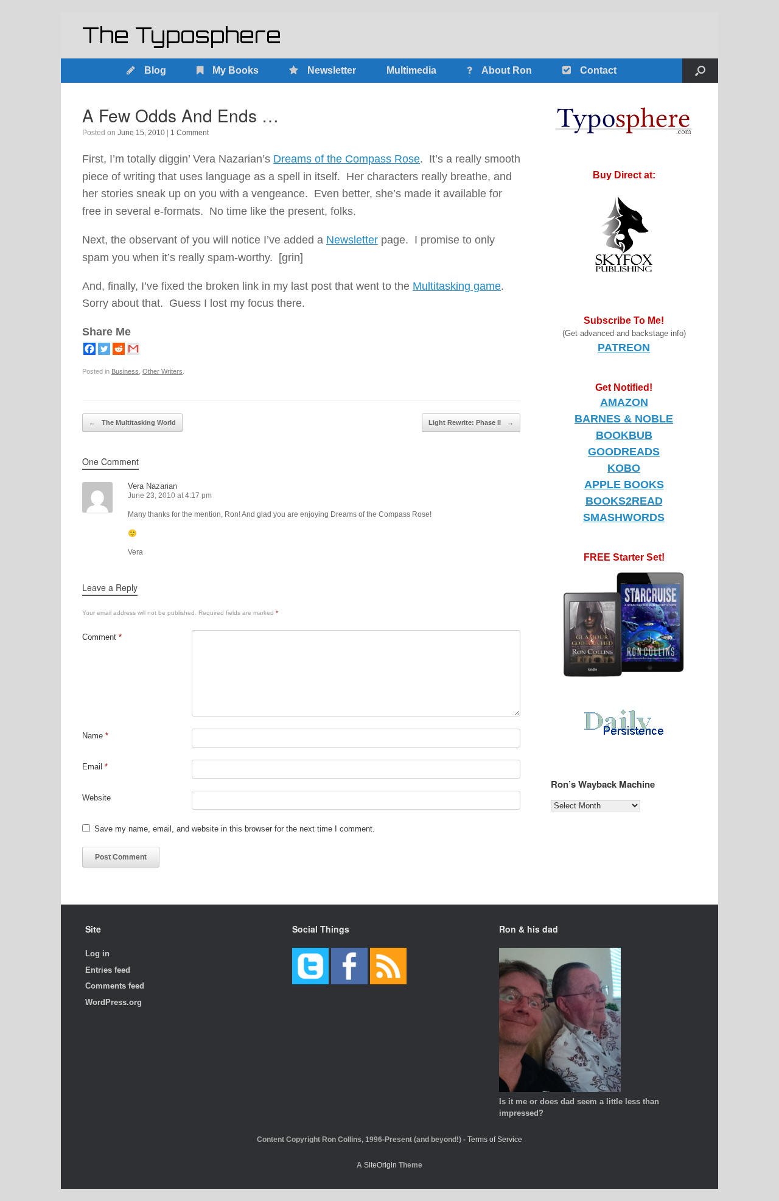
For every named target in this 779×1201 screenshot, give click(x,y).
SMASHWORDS (624, 517)
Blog (155, 70)
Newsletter (331, 70)
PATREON (624, 347)
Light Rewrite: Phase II (471, 422)
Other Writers (162, 371)
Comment (102, 637)
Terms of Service (494, 1139)
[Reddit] (119, 349)
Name (95, 735)
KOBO (623, 468)
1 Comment (189, 132)
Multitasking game (457, 286)
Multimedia (411, 70)
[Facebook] (89, 349)
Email (95, 766)
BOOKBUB (624, 435)
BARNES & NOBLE (624, 419)
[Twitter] (104, 349)
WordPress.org (113, 1002)
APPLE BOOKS (624, 484)
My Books (235, 70)
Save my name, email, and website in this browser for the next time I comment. (234, 828)
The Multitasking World (132, 422)
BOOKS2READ (624, 501)
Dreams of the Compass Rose (346, 159)
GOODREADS (624, 452)
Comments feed (114, 985)
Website (96, 797)
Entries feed (107, 970)
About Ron (506, 70)
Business (125, 371)
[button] (700, 70)
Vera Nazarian (152, 486)
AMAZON (624, 402)
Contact (598, 70)
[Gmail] (133, 349)
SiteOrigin (380, 1165)
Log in (97, 953)
